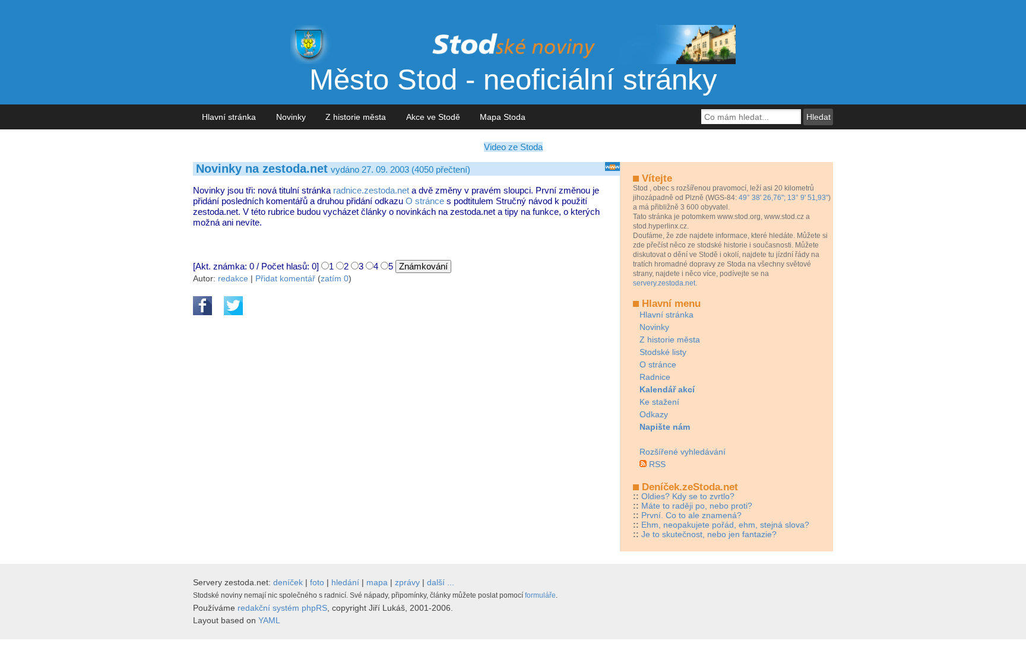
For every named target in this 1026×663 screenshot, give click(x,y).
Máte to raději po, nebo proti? (696, 505)
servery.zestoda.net (664, 283)
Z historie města (356, 117)
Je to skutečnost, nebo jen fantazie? (709, 534)
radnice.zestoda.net (371, 190)
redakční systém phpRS (282, 608)
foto (317, 582)
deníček (288, 582)
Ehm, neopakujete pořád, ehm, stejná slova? (725, 524)
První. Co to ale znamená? (691, 515)
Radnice (654, 377)
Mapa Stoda (502, 117)
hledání (345, 582)
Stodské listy (662, 352)
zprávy (407, 582)
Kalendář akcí (667, 389)
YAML (269, 620)
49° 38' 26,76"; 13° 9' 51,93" (783, 197)
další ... (440, 582)
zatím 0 (335, 278)
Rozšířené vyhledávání (682, 451)
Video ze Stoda (513, 147)
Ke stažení (659, 402)
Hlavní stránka (229, 117)
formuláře (540, 595)
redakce (233, 278)
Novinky (291, 117)
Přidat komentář (285, 278)
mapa (377, 582)
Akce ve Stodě (433, 117)
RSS (657, 464)
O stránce (425, 201)
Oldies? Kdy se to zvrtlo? (687, 496)
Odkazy (653, 414)
